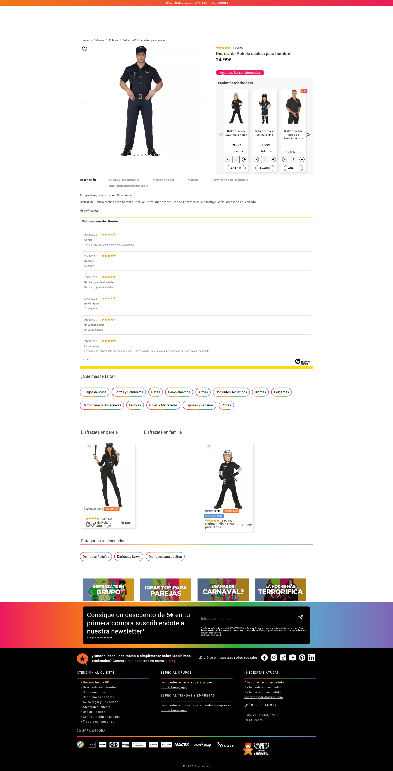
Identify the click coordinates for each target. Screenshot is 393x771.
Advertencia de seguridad (230, 179)
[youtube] (293, 657)
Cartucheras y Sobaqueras (102, 405)
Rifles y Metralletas (163, 405)
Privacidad (111, 702)
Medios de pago (164, 179)
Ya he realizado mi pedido (263, 687)
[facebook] (264, 657)
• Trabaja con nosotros (97, 722)
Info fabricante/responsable (128, 185)
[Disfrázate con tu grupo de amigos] (108, 600)
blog (172, 660)
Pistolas (135, 405)
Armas (203, 392)
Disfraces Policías (96, 556)
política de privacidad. (211, 635)
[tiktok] (283, 657)
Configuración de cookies (101, 717)
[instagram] (274, 657)
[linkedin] (311, 657)
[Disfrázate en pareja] (165, 600)
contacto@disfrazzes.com (263, 697)
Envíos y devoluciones (124, 179)
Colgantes (281, 392)
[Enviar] (300, 617)
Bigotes (260, 392)
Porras (226, 405)
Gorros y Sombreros (128, 392)
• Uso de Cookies (93, 712)
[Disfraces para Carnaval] (223, 600)
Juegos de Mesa (94, 392)
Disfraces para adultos (165, 556)
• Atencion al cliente (96, 707)
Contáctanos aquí (174, 687)
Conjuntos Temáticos (231, 392)
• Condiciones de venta (97, 697)
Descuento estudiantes (99, 687)
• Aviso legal (90, 702)
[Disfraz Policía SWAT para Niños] (208, 446)
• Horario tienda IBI (95, 682)
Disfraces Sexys (128, 556)
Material (193, 179)
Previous (220, 132)
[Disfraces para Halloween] (280, 600)
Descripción (88, 179)
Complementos (179, 392)
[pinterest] (302, 657)
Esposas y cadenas (199, 405)
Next (307, 132)
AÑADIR (236, 168)
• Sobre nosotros (93, 692)
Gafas (155, 392)
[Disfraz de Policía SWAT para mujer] (88, 447)
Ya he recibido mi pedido (262, 692)
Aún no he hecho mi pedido (264, 682)
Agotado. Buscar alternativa (240, 73)
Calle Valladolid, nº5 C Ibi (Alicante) (261, 717)
